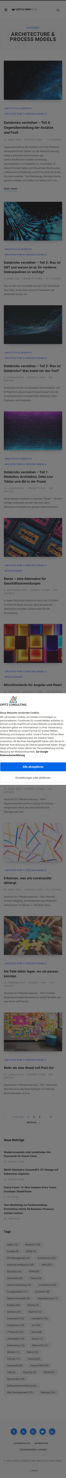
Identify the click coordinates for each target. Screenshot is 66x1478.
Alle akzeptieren (33, 766)
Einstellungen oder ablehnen (33, 777)
